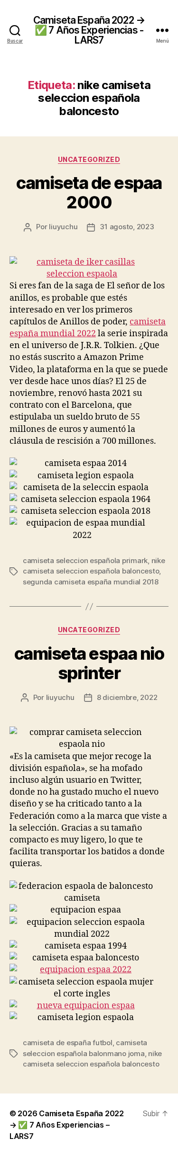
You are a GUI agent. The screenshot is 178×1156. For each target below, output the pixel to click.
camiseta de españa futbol (67, 1042)
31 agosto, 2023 (127, 226)
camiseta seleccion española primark (85, 560)
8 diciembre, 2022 (127, 697)
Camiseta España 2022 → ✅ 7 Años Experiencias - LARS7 (89, 30)
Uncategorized (89, 159)
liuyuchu (63, 226)
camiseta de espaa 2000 (89, 192)
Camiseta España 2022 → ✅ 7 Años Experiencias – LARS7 (66, 1125)
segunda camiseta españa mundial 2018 (91, 581)
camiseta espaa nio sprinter (89, 663)
